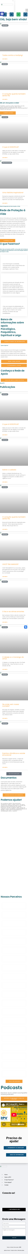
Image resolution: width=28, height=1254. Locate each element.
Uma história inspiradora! (12, 192)
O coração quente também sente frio (14, 95)
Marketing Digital (21, 1250)
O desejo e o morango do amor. (13, 658)
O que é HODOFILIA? (10, 147)
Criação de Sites (14, 1250)
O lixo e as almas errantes (13, 611)
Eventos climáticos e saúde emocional (13, 754)
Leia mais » (5, 99)
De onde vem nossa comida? (10, 705)
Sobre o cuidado (9, 470)
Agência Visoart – (7, 1250)
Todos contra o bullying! (12, 55)
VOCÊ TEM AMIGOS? (10, 564)
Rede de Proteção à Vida (12, 212)
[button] (26, 10)
